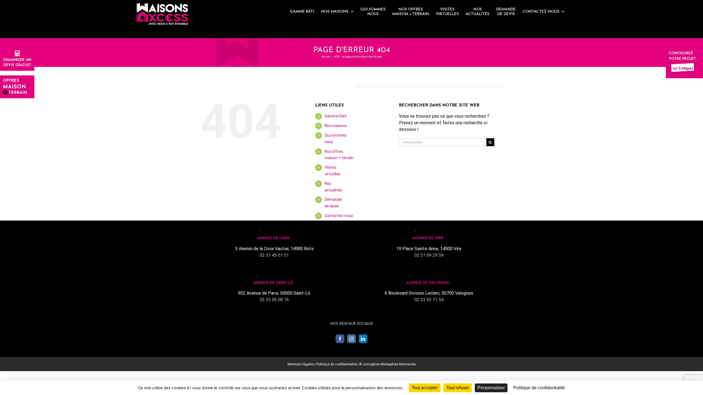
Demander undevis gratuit (17, 62)
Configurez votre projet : (683, 56)
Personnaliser (491, 387)
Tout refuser (457, 387)
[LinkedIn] (363, 338)
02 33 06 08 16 (274, 299)
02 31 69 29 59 (428, 255)
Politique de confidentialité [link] (539, 387)
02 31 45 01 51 (274, 255)
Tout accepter (425, 387)
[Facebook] (340, 338)
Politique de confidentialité (336, 364)
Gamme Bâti (336, 116)
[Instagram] (351, 338)
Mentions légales (301, 364)
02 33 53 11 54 (428, 299)
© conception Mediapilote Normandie (387, 364)
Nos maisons (336, 125)
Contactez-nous (339, 215)
